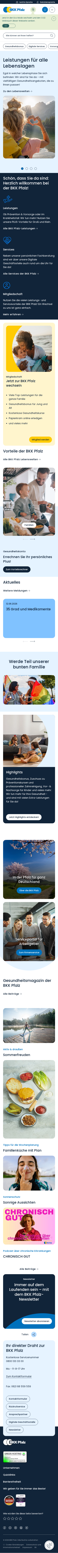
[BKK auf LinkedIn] (21, 1527)
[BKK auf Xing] (26, 1527)
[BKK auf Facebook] (4, 1527)
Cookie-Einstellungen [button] (15, 1544)
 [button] (34, 1334)
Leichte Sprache (26, 2)
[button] (52, 10)
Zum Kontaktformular (19, 1376)
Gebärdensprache (47, 2)
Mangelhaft (4, 1518)
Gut (12, 1518)
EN (35, 1547)
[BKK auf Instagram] (15, 1527)
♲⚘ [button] (33, 9)
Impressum (27, 1547)
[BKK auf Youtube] (10, 1527)
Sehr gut (20, 1518)
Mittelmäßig (8, 1518)
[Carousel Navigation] (29, 170)
